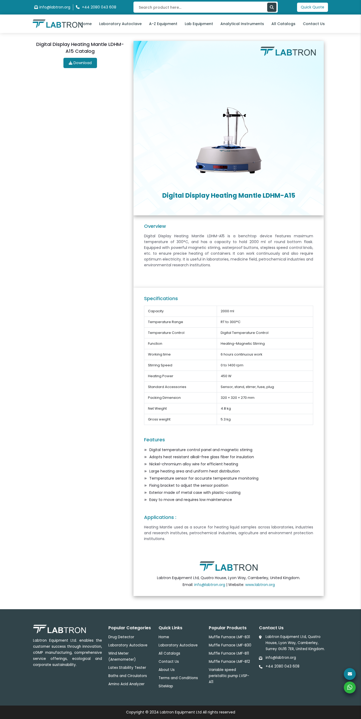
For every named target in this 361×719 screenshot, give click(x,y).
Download (82, 62)
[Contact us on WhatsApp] (350, 687)
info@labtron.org (54, 7)
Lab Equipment (199, 23)
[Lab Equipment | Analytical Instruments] (229, 566)
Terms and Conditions (178, 677)
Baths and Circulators (127, 675)
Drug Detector (121, 637)
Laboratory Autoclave (120, 23)
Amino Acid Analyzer (126, 684)
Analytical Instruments (242, 23)
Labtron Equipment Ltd (181, 712)
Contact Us (314, 23)
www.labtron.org (260, 584)
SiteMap (166, 686)
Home (86, 23)
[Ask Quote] (350, 674)
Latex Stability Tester (127, 667)
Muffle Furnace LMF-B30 (230, 645)
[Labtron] (58, 23)
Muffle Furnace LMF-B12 (229, 661)
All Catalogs (283, 23)
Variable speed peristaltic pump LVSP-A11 (229, 675)
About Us (167, 669)
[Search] (271, 7)
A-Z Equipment (163, 23)
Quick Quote (312, 7)
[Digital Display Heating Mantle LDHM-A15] (229, 140)
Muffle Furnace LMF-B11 (229, 653)
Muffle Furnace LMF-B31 (229, 637)
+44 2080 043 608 (282, 666)
